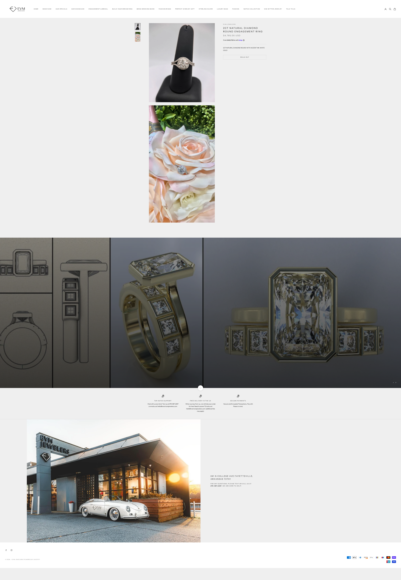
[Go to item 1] (138, 26)
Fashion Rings (165, 9)
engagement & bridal (98, 9)
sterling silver (206, 9)
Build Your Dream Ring (122, 9)
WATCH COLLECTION (252, 9)
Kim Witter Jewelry (273, 9)
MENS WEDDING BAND (146, 9)
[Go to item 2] (138, 37)
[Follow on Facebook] (6, 550)
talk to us (290, 9)
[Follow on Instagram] (11, 550)
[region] (200, 313)
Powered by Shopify (32, 559)
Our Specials (61, 9)
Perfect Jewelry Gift (185, 9)
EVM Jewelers (229, 24)
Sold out (244, 57)
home (36, 9)
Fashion (235, 9)
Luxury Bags (222, 9)
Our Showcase (77, 9)
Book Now (47, 9)
